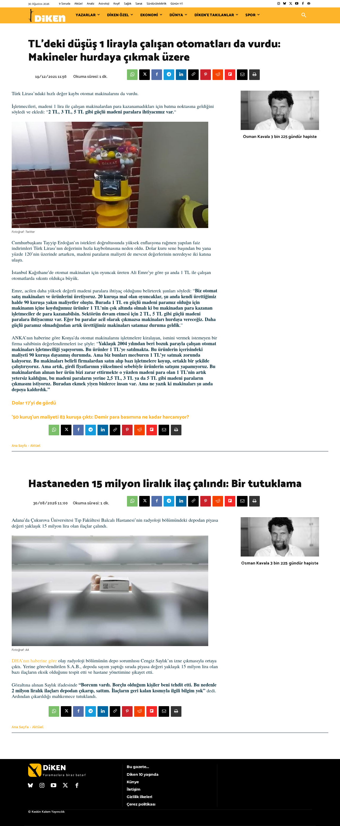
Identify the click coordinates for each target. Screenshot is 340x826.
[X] (144, 74)
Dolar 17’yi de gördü (34, 403)
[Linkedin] (181, 74)
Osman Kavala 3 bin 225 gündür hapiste (280, 136)
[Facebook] (303, 4)
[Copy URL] (193, 74)
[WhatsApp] (132, 74)
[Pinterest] (205, 74)
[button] (304, 15)
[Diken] (46, 15)
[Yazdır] (254, 74)
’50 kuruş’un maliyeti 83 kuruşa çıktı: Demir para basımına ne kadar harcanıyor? (100, 417)
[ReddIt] (217, 74)
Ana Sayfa (19, 446)
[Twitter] (291, 4)
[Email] (242, 74)
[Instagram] (278, 4)
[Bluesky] (285, 4)
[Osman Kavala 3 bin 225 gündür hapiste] (280, 110)
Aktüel (35, 446)
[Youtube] (297, 4)
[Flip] (230, 74)
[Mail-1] (309, 4)
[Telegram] (169, 74)
